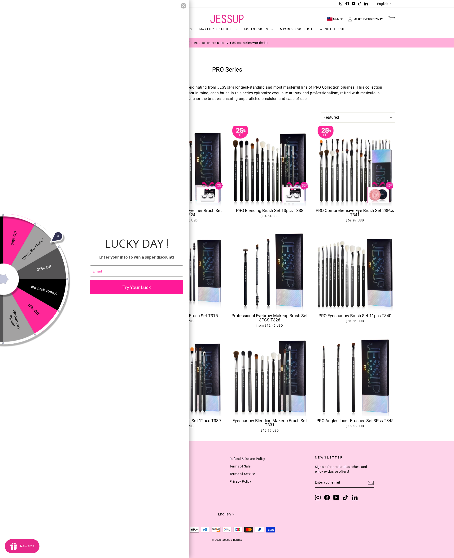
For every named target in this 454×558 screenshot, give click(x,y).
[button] (183, 6)
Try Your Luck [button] (136, 287)
